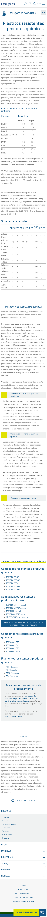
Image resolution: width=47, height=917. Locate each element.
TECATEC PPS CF (12, 583)
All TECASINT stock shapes (17, 617)
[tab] (23, 395)
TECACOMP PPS (12, 648)
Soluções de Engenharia (23, 13)
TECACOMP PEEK (13, 642)
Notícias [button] (5, 876)
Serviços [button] (5, 864)
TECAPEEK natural (13, 611)
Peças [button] (4, 845)
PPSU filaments (12, 673)
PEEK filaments (12, 667)
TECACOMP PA (12, 645)
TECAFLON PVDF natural (16, 608)
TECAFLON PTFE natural (16, 605)
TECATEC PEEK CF (13, 589)
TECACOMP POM (13, 651)
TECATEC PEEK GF (13, 586)
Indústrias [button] (7, 857)
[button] (43, 4)
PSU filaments (12, 676)
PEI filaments (11, 670)
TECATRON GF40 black (15, 614)
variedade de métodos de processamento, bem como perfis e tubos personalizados (21, 698)
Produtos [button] (6, 811)
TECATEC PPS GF (13, 580)
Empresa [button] (5, 870)
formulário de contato (14, 716)
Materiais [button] (6, 851)
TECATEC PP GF (12, 577)
